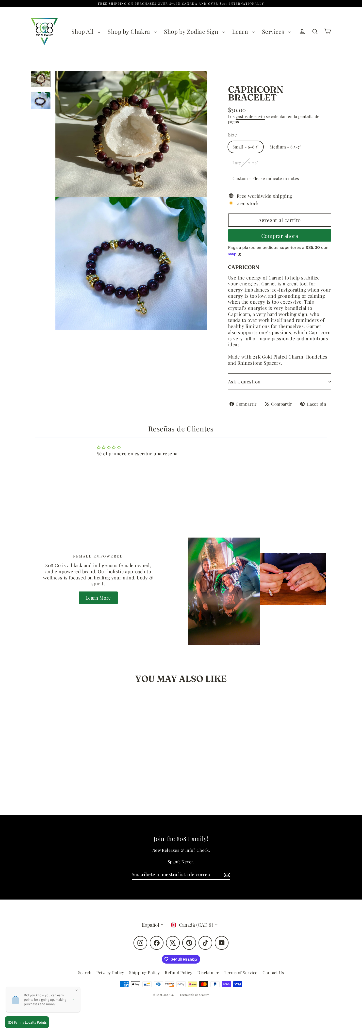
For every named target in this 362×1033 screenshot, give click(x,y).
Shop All (83, 31)
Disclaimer (208, 972)
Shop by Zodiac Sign (192, 31)
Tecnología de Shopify (194, 995)
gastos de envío (250, 116)
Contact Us (273, 972)
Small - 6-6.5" (245, 146)
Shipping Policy (144, 972)
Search (85, 972)
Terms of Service (241, 972)
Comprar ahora (279, 235)
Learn (241, 31)
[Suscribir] (226, 874)
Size (232, 134)
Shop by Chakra (130, 31)
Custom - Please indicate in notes (265, 178)
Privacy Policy (110, 972)
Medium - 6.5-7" (285, 146)
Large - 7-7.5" (245, 162)
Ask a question (244, 381)
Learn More (98, 597)
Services (274, 31)
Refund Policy (178, 972)
